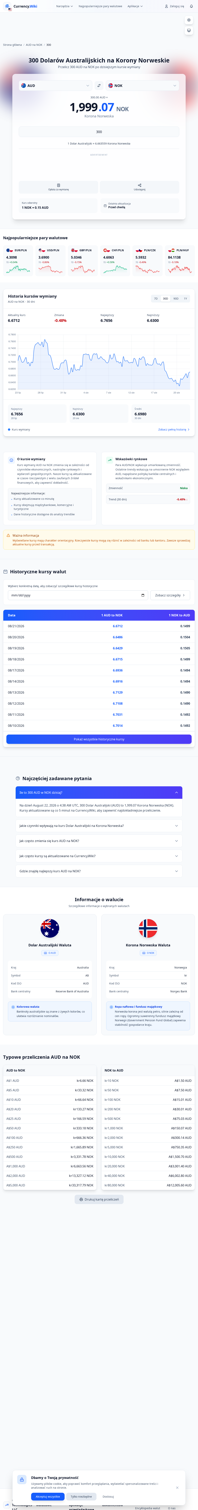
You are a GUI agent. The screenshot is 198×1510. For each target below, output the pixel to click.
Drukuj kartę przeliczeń (102, 1199)
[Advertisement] (99, 26)
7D (156, 298)
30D (165, 298)
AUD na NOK (34, 45)
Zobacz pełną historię (172, 429)
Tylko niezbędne (81, 1496)
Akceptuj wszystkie (48, 1496)
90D (175, 298)
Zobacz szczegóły (168, 595)
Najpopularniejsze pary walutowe (100, 6)
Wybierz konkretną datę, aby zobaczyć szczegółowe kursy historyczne (53, 586)
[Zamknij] (177, 1487)
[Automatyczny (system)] (188, 30)
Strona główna (12, 45)
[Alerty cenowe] (191, 6)
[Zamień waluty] (99, 85)
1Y (185, 298)
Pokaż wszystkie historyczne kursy (99, 739)
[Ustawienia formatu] (188, 20)
